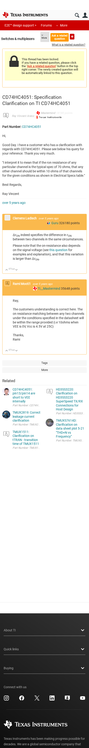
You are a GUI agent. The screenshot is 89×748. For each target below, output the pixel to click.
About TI (10, 630)
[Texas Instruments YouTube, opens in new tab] (82, 699)
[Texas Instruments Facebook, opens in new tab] (21, 699)
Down (16, 270)
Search (77, 15)
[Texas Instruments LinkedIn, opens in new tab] (52, 699)
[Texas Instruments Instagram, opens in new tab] (6, 699)
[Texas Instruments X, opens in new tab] (37, 699)
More (63, 25)
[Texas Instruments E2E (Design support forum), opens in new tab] (67, 699)
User (85, 15)
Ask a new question (72, 36)
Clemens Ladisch (25, 218)
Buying (8, 668)
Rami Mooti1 (22, 284)
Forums (46, 25)
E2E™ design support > (20, 25)
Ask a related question (60, 37)
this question (58, 250)
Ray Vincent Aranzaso (25, 116)
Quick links (11, 649)
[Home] (25, 15)
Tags (44, 363)
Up (7, 270)
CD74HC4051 (31, 127)
